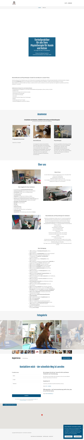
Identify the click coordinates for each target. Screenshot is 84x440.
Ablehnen (68, 436)
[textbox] (41, 358)
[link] (14, 3)
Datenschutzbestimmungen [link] (33, 399)
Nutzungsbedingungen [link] (23, 400)
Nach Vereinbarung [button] (49, 393)
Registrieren (66, 358)
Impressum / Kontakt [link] (48, 436)
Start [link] (39, 7)
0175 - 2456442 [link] (68, 3)
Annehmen (77, 436)
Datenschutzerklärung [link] (36, 436)
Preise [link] (44, 7)
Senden (26, 395)
